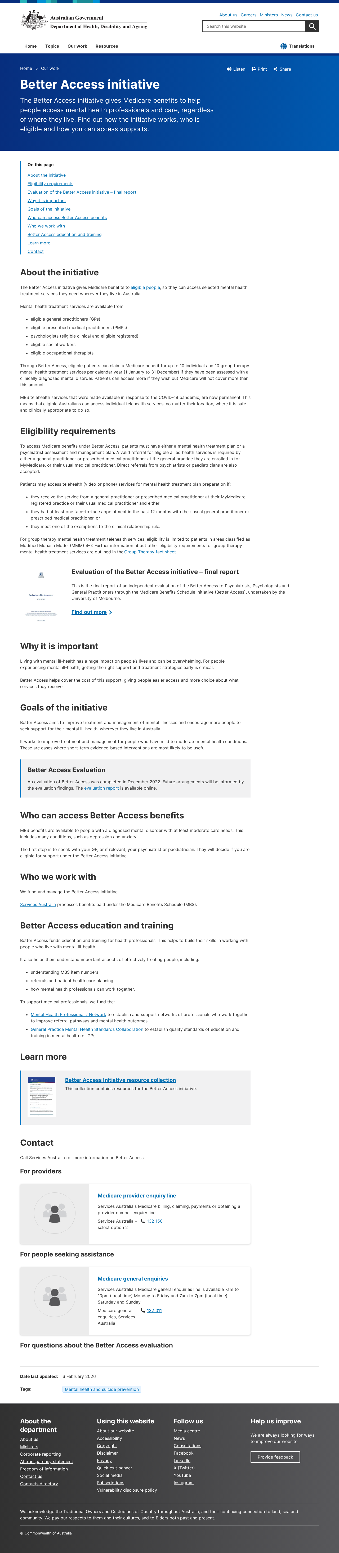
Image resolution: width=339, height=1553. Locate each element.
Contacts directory (39, 1483)
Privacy (104, 1460)
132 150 (155, 1221)
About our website (115, 1430)
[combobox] (254, 26)
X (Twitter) (184, 1467)
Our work (77, 46)
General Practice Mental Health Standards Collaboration (87, 1029)
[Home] (83, 20)
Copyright (107, 1445)
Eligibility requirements (50, 183)
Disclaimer (107, 1453)
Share (285, 69)
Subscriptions (110, 1482)
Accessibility (109, 1438)
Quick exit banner (114, 1467)
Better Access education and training (65, 234)
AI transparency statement (46, 1461)
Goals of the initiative (49, 209)
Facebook (184, 1453)
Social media (110, 1475)
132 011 (154, 1310)
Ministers (269, 14)
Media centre (187, 1430)
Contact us (307, 14)
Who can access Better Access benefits (67, 217)
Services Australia (38, 904)
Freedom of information (44, 1469)
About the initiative (47, 175)
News (286, 14)
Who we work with (46, 226)
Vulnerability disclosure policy (127, 1490)
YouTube (182, 1475)
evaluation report (101, 788)
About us (228, 14)
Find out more (89, 612)
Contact (36, 251)
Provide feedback (275, 1457)
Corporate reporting (40, 1454)
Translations (302, 46)
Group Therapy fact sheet (150, 551)
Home (30, 46)
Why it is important (47, 200)
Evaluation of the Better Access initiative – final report (82, 192)
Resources (107, 46)
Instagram (184, 1482)
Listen (239, 69)
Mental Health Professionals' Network (68, 1014)
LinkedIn (182, 1460)
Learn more (39, 242)
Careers (248, 14)
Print (262, 69)
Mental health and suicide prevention (102, 1389)
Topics (52, 46)
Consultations (187, 1445)
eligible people (145, 287)
